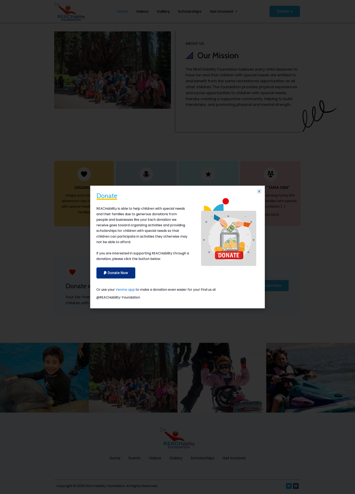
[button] (259, 191)
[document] (177, 247)
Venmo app (125, 289)
